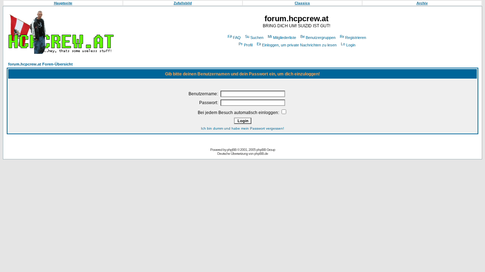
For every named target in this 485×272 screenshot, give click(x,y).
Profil (248, 45)
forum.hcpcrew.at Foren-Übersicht (40, 64)
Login (350, 45)
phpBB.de (261, 153)
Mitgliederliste (284, 37)
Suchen (256, 37)
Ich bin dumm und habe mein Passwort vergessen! (242, 128)
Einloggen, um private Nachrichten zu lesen (299, 45)
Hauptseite (63, 3)
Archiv (422, 3)
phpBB (231, 150)
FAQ (237, 37)
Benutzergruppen (321, 37)
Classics (302, 3)
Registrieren (355, 37)
